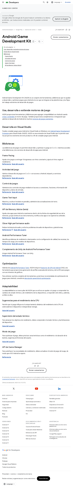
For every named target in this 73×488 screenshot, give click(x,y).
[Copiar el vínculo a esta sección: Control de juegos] (20, 184)
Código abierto (6, 408)
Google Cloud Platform (9, 464)
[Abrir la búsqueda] (44, 2)
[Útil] (66, 29)
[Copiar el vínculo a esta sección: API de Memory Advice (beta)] (30, 209)
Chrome (4, 458)
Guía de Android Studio (33, 426)
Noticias (4, 411)
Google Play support (55, 434)
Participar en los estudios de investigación (57, 437)
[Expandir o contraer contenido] (14, 47)
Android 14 (5, 434)
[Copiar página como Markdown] (39, 41)
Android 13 (5, 437)
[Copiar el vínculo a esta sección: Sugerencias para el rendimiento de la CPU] (41, 301)
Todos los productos (8, 467)
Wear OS (52, 401)
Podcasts (5, 417)
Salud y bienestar (31, 404)
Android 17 (5, 425)
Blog (3, 414)
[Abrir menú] (3, 2)
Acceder (68, 2)
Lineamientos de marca (25, 474)
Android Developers (7, 30)
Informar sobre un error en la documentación (58, 430)
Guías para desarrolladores (34, 429)
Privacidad (29, 411)
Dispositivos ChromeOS (56, 404)
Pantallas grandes (54, 398)
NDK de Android (31, 439)
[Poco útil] (69, 29)
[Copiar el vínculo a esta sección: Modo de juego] (17, 332)
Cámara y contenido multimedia (35, 408)
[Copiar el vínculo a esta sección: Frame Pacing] (16, 156)
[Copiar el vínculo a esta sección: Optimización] (19, 264)
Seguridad (5, 404)
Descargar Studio (31, 436)
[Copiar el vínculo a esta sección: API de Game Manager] (24, 347)
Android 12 (5, 440)
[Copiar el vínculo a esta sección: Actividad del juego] (21, 170)
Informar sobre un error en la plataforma (58, 425)
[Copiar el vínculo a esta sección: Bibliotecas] (16, 144)
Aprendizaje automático (33, 401)
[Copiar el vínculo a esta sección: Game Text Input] (19, 198)
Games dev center (9, 8)
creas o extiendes (8, 117)
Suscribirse (43, 478)
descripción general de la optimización (37, 278)
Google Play (19, 30)
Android (4, 398)
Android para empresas (9, 401)
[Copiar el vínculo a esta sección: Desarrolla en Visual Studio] (33, 127)
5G (27, 414)
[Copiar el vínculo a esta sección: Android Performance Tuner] (29, 235)
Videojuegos (29, 398)
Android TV (52, 411)
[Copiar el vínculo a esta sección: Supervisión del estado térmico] (31, 316)
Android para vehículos (56, 408)
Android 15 (5, 431)
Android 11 (5, 443)
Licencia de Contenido (8, 379)
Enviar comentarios (60, 37)
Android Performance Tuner (19, 268)
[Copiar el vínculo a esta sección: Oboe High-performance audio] (31, 223)
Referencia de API (31, 433)
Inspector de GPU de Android (51, 268)
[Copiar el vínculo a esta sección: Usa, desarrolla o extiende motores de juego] (52, 110)
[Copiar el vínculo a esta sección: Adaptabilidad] (19, 286)
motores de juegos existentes (43, 119)
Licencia (13, 474)
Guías (39, 30)
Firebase (5, 461)
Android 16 (5, 428)
